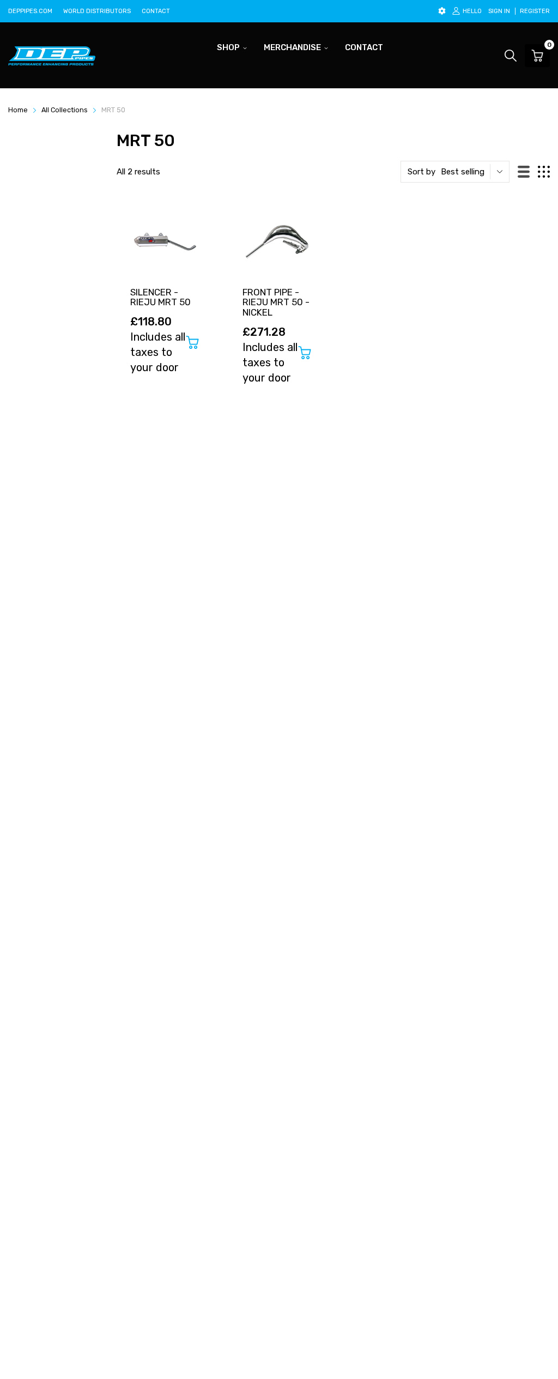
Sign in (499, 11)
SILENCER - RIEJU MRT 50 (160, 297)
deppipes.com (30, 11)
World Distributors (97, 11)
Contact (156, 11)
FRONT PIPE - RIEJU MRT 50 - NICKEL (276, 302)
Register (535, 11)
